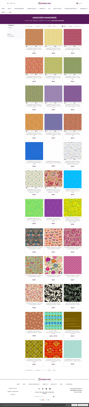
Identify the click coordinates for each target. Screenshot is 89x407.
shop (24, 384)
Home (3, 8)
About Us (45, 384)
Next (54, 26)
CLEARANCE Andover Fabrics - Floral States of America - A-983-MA (53, 78)
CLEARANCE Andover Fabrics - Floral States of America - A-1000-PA (34, 134)
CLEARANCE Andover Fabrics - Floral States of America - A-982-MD (72, 78)
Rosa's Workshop (19, 8)
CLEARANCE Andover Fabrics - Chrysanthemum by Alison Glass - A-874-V (73, 332)
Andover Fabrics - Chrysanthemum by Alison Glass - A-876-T (53, 332)
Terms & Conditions (12, 391)
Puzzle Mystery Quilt (70, 8)
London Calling (31, 8)
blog (61, 384)
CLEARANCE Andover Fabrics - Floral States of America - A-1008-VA (34, 78)
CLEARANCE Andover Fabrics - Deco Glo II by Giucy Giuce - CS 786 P (53, 220)
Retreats (42, 8)
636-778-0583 (78, 392)
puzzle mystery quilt (34, 384)
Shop (9, 8)
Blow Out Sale (57, 8)
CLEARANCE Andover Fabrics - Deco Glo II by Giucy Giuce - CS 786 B (72, 191)
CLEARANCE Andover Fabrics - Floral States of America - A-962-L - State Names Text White (72, 163)
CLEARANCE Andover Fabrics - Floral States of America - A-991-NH (53, 106)
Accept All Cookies (83, 405)
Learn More (83, 8)
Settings (68, 405)
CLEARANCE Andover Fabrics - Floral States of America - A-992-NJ (53, 134)
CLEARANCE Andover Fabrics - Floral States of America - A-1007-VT (34, 49)
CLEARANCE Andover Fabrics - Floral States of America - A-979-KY (53, 49)
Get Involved (69, 384)
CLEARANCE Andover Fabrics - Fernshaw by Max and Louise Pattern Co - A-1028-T (34, 191)
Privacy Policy (13, 388)
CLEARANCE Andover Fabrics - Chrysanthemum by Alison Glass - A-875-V (34, 361)
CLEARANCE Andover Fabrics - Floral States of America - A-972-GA (72, 134)
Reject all (74, 405)
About (3, 12)
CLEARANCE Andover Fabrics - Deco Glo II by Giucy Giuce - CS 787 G (34, 220)
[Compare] (35, 45)
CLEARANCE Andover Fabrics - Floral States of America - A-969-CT (72, 106)
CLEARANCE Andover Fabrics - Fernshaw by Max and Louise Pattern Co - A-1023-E (53, 191)
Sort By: (70, 26)
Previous (37, 26)
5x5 (49, 8)
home (18, 384)
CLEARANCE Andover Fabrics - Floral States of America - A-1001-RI (72, 49)
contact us (54, 384)
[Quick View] (33, 45)
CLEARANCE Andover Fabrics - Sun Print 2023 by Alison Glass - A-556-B (34, 163)
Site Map (13, 394)
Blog (10, 12)
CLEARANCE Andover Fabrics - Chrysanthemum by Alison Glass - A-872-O (53, 361)
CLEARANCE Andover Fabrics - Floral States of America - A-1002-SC (34, 106)
